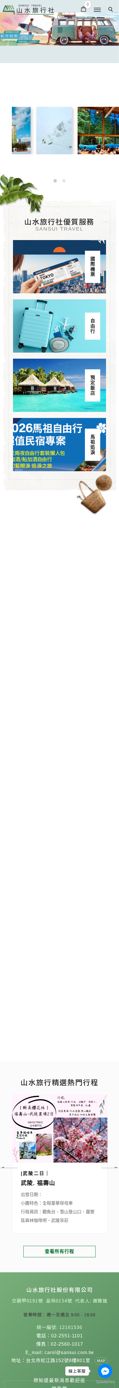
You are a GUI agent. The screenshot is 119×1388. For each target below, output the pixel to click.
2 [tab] (64, 180)
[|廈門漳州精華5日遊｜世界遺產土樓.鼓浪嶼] (59, 1128)
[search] (111, 10)
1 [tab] (55, 180)
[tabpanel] (59, 31)
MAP (101, 1361)
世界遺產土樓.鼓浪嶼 (48, 1183)
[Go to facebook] (105, 1371)
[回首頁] (28, 9)
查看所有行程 (59, 1251)
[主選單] (97, 10)
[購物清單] (84, 9)
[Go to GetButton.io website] (105, 1382)
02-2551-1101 (67, 1335)
